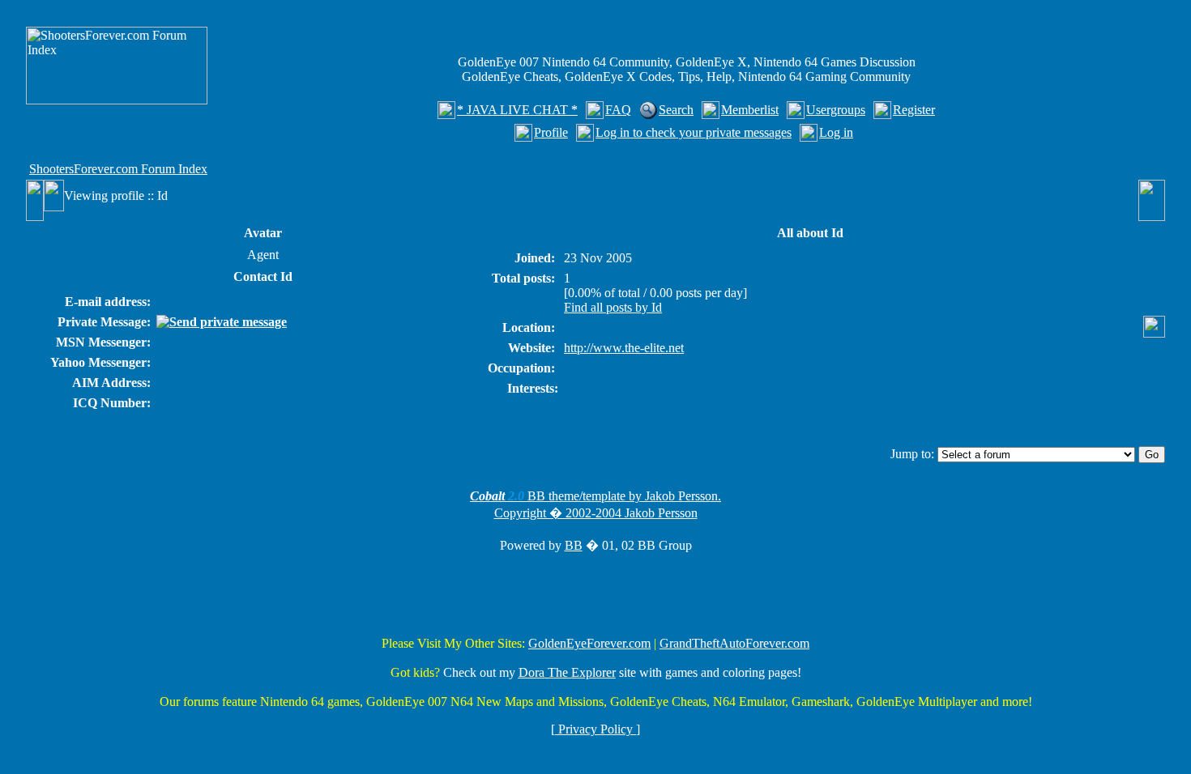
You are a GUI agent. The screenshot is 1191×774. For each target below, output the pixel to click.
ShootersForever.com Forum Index (118, 169)
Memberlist (750, 110)
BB (574, 545)
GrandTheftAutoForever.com (734, 643)
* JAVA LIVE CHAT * (517, 110)
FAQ (618, 110)
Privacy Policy (595, 729)
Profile (551, 132)
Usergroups (835, 110)
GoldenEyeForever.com (589, 643)
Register (914, 110)
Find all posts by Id (613, 307)
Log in (836, 132)
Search (676, 110)
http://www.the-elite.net (624, 348)
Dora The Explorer (567, 672)
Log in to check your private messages (694, 132)
